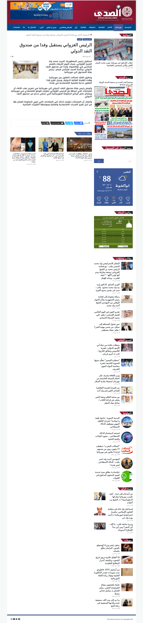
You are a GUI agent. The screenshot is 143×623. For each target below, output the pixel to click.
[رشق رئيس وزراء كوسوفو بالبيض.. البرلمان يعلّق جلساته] (127, 547)
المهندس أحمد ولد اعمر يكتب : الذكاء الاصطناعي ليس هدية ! (109, 462)
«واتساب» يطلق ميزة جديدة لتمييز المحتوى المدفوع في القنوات (107, 475)
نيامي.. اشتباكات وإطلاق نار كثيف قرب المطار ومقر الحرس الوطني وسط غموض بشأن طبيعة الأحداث (80, 156)
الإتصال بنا (32, 27)
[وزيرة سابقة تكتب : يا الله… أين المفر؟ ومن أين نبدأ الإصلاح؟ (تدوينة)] (100, 526)
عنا (24, 27)
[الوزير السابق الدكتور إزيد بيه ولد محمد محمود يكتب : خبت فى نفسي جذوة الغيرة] (127, 287)
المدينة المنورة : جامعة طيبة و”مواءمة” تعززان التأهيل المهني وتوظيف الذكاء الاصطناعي (107, 422)
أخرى (42, 27)
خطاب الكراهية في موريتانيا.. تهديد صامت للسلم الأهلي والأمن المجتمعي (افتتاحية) (114, 64)
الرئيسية (128, 27)
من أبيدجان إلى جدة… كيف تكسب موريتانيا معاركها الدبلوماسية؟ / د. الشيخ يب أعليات (121, 498)
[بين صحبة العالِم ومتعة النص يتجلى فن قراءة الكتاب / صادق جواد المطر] (127, 399)
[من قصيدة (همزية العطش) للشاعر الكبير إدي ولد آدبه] (127, 390)
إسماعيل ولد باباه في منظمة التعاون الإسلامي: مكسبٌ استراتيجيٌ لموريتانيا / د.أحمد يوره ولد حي (120, 513)
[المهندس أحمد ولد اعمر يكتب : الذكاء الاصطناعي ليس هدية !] (127, 463)
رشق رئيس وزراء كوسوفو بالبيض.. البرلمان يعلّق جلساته (108, 548)
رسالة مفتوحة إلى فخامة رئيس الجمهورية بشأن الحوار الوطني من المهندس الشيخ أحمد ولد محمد (107, 301)
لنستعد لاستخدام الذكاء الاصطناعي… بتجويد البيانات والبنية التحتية (107, 436)
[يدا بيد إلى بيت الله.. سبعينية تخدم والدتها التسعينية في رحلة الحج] (127, 602)
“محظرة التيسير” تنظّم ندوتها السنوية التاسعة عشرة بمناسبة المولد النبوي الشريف (107, 364)
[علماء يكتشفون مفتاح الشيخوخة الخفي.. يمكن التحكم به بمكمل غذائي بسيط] (127, 587)
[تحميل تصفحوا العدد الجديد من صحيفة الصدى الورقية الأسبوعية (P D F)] (113, 140)
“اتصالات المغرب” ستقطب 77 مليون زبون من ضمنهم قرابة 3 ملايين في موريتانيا (108, 449)
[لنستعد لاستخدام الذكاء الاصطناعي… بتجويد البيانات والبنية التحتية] (127, 437)
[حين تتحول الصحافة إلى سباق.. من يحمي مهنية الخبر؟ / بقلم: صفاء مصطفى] (127, 327)
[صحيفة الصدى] (113, 13)
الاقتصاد (101, 27)
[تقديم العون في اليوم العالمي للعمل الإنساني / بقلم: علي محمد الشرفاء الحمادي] (127, 314)
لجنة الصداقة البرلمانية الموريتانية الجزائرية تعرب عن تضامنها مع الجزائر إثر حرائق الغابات (52, 156)
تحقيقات (92, 27)
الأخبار (110, 27)
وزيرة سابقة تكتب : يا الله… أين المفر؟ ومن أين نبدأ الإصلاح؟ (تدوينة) (121, 527)
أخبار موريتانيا (76, 34)
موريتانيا (118, 27)
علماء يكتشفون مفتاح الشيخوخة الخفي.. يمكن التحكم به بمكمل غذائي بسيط (109, 589)
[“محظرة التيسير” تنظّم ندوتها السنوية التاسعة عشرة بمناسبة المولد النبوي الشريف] (127, 363)
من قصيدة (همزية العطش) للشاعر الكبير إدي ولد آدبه (108, 389)
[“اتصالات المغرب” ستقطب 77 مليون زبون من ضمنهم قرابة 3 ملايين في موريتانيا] (127, 450)
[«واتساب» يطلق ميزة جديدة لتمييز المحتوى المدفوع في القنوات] (127, 476)
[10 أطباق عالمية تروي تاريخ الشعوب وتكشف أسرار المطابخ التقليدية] (127, 560)
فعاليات (83, 27)
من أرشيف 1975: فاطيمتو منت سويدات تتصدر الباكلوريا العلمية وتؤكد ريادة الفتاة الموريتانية (107, 574)
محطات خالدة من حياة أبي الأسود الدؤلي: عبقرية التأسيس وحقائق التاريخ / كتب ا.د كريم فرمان (108, 349)
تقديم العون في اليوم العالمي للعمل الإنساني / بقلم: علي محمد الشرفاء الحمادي (107, 314)
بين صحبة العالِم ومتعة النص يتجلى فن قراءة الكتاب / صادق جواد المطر (107, 400)
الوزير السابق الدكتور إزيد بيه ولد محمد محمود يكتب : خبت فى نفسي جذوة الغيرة (107, 287)
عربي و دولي (52, 27)
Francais (17, 27)
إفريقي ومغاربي (65, 27)
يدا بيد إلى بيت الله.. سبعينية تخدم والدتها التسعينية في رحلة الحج (107, 602)
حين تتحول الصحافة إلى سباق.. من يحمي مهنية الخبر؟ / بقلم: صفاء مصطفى (107, 327)
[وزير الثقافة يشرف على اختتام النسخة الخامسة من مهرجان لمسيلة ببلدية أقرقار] (127, 378)
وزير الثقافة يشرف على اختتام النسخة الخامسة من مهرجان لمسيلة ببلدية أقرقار (107, 378)
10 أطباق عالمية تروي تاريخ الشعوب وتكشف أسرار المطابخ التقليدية (108, 560)
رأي (76, 27)
